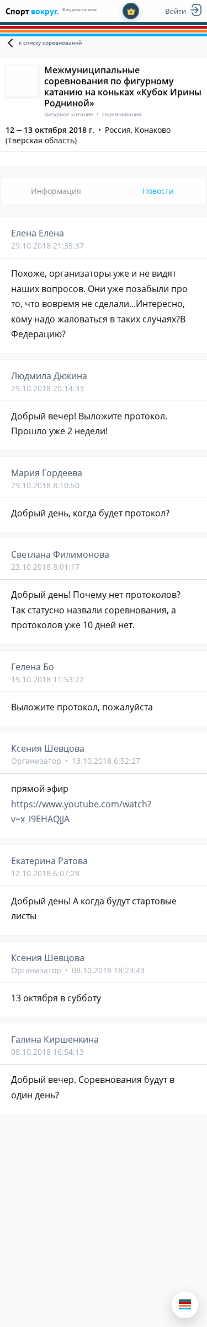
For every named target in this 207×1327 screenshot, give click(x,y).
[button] (185, 1305)
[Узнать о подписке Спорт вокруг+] (131, 11)
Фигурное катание (79, 9)
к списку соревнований (50, 42)
